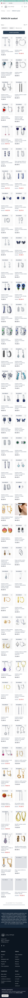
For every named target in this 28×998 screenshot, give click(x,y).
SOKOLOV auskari (16, 10)
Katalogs (3, 10)
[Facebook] (24, 3)
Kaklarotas (17, 966)
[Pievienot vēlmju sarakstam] (11, 38)
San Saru (17, 981)
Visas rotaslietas (18, 954)
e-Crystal (17, 978)
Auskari (8, 10)
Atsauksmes (3, 976)
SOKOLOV (17, 985)
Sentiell (16, 983)
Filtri (25, 24)
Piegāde (3, 963)
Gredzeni (17, 959)
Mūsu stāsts (3, 974)
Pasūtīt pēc (3, 961)
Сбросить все (18, 28)
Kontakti (3, 954)
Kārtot (2, 25)
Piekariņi (17, 963)
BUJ (2, 956)
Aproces (17, 961)
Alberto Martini (18, 976)
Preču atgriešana (5, 966)
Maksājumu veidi (4, 959)
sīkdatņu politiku (19, 992)
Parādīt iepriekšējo (14, 32)
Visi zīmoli (17, 974)
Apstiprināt (5, 995)
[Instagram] (26, 3)
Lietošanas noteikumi (5, 978)
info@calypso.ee (4, 941)
